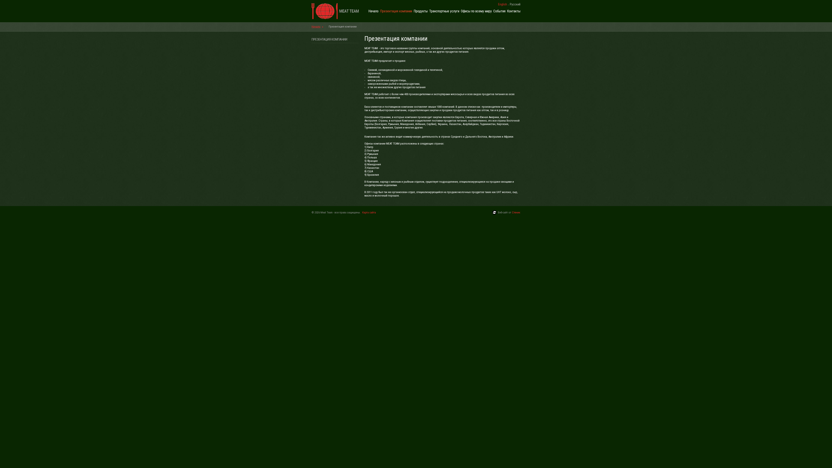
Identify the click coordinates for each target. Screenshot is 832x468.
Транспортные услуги (444, 11)
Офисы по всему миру (476, 11)
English (502, 4)
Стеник (516, 212)
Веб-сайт (503, 212)
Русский (515, 4)
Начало (373, 11)
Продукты (421, 11)
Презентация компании (396, 11)
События (499, 11)
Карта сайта (369, 212)
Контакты (513, 11)
